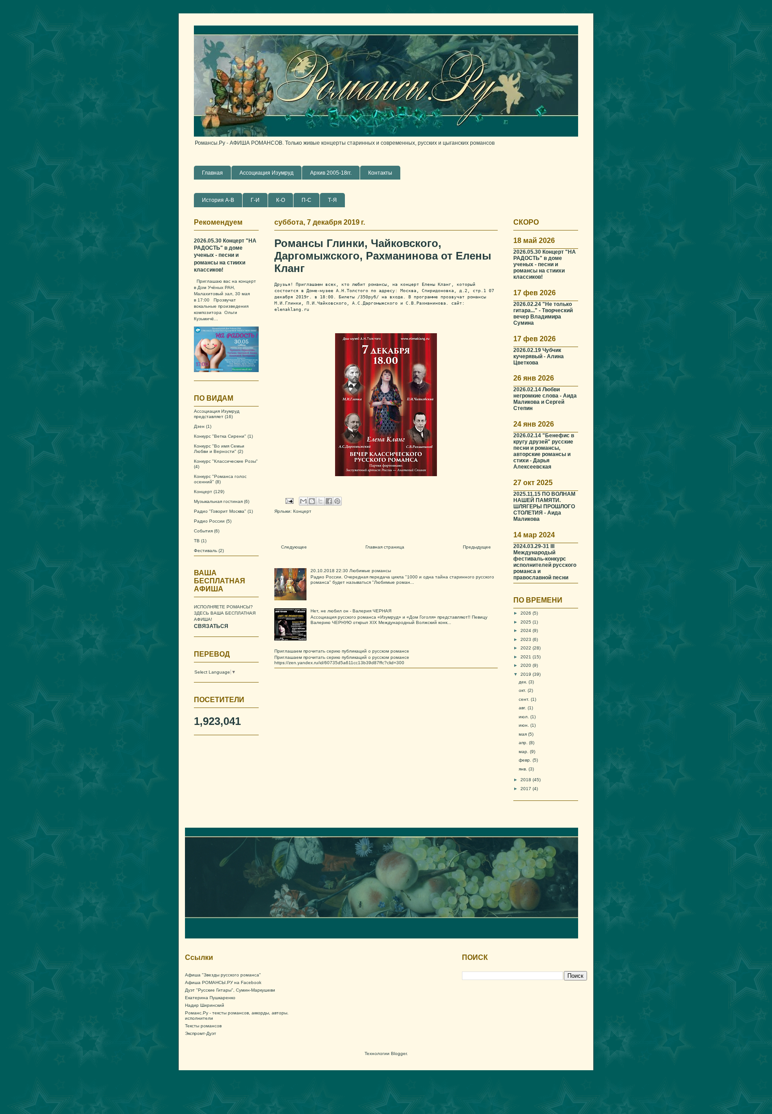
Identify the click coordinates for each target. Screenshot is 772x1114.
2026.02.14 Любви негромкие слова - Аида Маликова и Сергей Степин (545, 398)
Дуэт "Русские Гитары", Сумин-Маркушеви (230, 990)
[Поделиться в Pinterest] (337, 501)
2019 (526, 674)
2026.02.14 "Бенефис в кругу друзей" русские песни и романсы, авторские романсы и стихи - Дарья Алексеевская (543, 450)
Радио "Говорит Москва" (220, 511)
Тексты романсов (203, 1025)
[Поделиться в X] (320, 501)
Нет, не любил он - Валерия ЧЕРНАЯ (350, 610)
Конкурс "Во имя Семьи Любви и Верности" (219, 449)
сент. (525, 699)
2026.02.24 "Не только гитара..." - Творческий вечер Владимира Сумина (543, 313)
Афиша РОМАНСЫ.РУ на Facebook (223, 982)
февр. (526, 760)
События (203, 530)
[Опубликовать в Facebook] (328, 501)
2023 (526, 639)
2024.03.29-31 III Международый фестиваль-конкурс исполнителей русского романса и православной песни (544, 561)
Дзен (199, 426)
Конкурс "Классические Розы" (226, 461)
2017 (526, 788)
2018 (526, 779)
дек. (524, 681)
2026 (526, 613)
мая (523, 734)
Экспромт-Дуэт (200, 1033)
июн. (524, 725)
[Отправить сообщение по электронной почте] (289, 500)
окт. (523, 690)
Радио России (209, 521)
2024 (526, 630)
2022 (526, 647)
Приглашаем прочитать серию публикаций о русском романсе (341, 651)
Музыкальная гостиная (218, 501)
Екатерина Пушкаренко (210, 997)
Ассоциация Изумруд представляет (216, 414)
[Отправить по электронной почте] (303, 501)
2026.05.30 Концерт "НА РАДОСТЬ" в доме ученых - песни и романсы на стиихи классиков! (225, 255)
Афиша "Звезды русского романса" (223, 974)
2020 (526, 665)
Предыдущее (477, 546)
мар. (524, 751)
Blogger (399, 1053)
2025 (526, 622)
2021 (526, 656)
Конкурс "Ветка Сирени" (220, 436)
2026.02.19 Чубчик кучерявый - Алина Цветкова (538, 356)
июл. (524, 716)
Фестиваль (205, 550)
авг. (523, 707)
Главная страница (384, 546)
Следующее (294, 546)
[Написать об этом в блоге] (311, 501)
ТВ (197, 540)
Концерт (302, 511)
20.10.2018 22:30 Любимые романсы (350, 570)
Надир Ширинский (204, 1005)
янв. (524, 768)
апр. (524, 742)
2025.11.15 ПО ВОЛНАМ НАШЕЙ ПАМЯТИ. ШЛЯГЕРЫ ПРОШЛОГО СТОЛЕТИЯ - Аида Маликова (544, 506)
